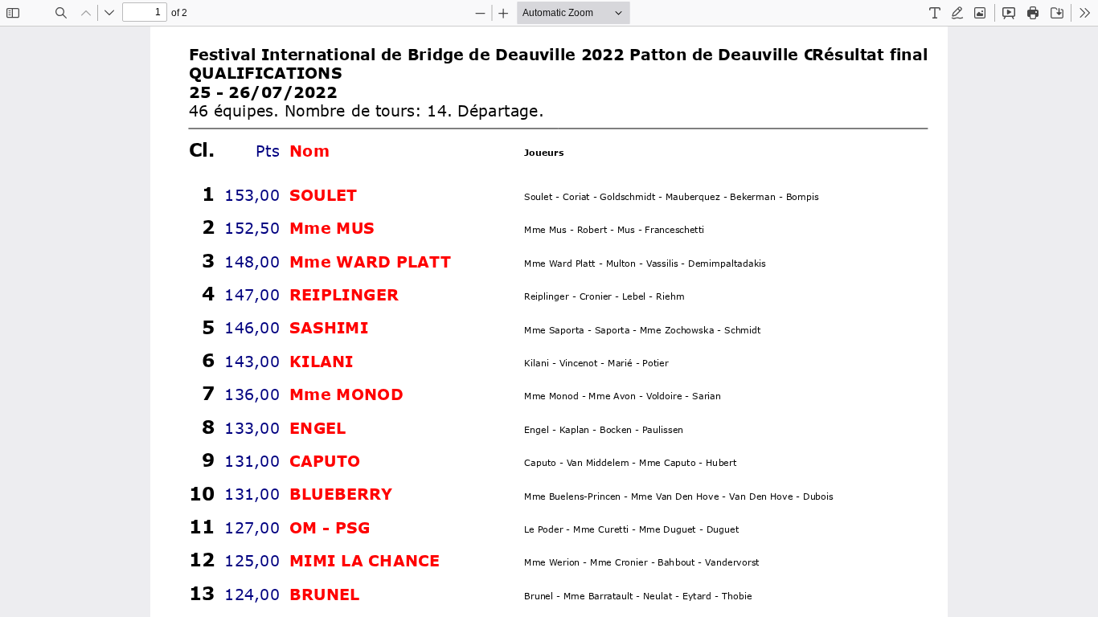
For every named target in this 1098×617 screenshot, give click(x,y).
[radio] (935, 13)
